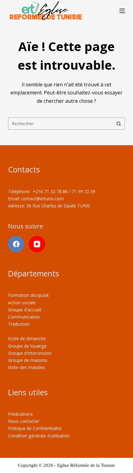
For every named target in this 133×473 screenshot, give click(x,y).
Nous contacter (23, 421)
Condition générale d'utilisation (39, 436)
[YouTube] (37, 244)
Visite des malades (26, 367)
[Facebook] (16, 244)
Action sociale (22, 303)
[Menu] (122, 11)
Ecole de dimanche (27, 338)
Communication (24, 317)
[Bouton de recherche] (119, 123)
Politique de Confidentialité (35, 428)
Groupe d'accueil (24, 310)
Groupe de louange (27, 346)
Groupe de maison (26, 360)
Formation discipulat (28, 295)
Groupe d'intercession (30, 353)
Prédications (20, 414)
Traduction (19, 324)
